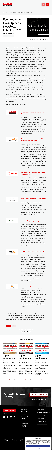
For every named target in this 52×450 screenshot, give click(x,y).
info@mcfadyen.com (11, 321)
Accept (38, 446)
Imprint (39, 448)
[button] (49, 438)
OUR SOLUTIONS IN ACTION (39, 399)
